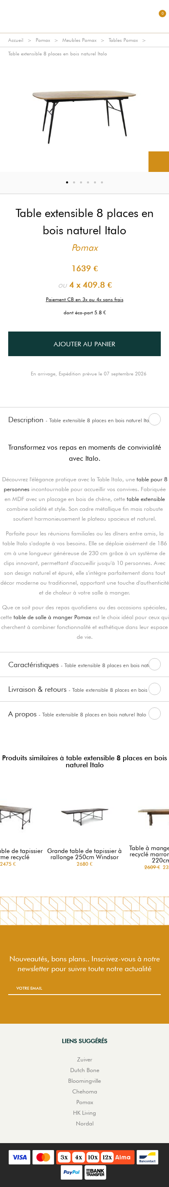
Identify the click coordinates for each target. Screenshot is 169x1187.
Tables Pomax (123, 40)
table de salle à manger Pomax (52, 617)
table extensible (146, 499)
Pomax (43, 40)
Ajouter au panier (84, 344)
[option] (84, 116)
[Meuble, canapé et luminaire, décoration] (84, 16)
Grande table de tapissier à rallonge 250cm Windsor (84, 854)
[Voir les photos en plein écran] (158, 161)
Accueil (15, 40)
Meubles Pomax (79, 40)
